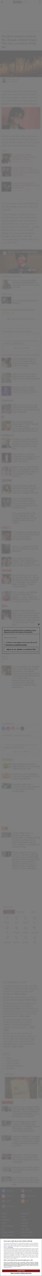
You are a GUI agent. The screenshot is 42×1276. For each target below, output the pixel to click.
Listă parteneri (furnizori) (8, 1267)
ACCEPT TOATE (21, 1270)
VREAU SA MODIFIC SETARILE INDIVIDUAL (21, 1273)
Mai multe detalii (10, 1247)
